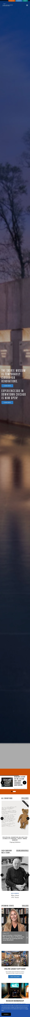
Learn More (7, 385)
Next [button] (24, 782)
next (28, 818)
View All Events (25, 905)
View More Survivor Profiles (22, 850)
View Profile (15, 873)
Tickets (11, 0)
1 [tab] (12, 791)
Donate (19, 0)
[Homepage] (7, 5)
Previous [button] (2, 782)
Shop (25, 0)
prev (2, 818)
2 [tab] (15, 791)
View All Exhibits (25, 798)
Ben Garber (15, 893)
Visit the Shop (15, 976)
